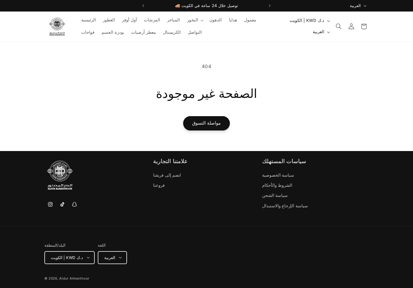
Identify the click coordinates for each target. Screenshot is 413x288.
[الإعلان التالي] (270, 5)
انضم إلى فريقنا (167, 175)
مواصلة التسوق (206, 123)
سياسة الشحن (275, 195)
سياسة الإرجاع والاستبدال (285, 205)
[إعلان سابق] (143, 5)
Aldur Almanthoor (74, 278)
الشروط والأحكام (277, 185)
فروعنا (159, 185)
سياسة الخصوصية (278, 175)
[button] (194, 20)
